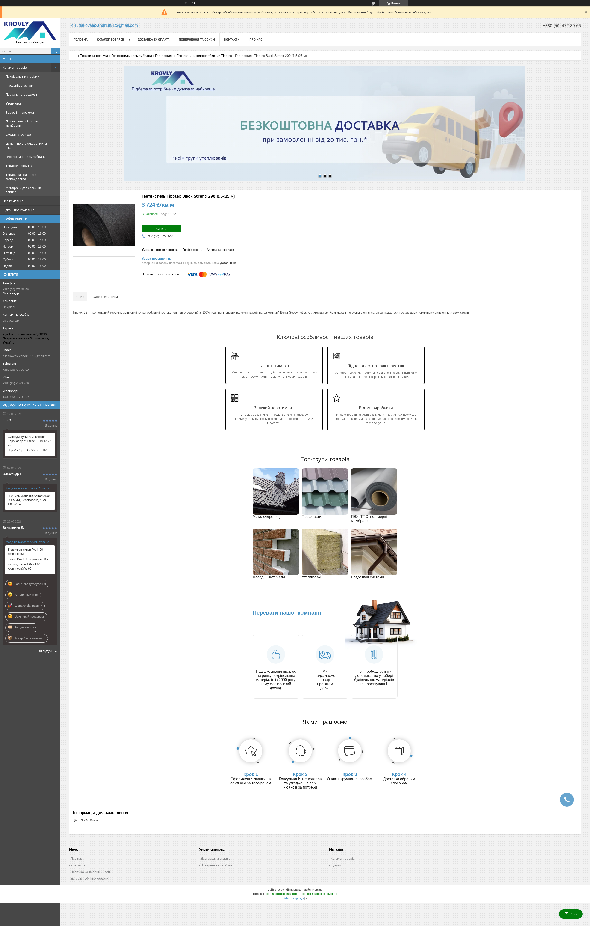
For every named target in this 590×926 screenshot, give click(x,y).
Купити (161, 229)
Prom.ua (317, 889)
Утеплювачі (14, 103)
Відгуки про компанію (19, 210)
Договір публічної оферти (89, 878)
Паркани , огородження (23, 94)
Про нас (255, 39)
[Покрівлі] (29, 30)
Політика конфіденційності (90, 872)
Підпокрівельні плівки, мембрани (22, 123)
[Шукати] (55, 51)
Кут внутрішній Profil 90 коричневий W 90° (24, 566)
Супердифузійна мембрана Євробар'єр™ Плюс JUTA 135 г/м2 (30, 441)
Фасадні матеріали (20, 85)
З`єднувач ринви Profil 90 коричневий (25, 552)
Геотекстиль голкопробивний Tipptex (204, 55)
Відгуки (336, 865)
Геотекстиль (164, 55)
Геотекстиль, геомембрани (26, 157)
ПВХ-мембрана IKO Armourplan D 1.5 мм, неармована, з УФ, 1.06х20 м (29, 500)
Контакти (231, 39)
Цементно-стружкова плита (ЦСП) (26, 145)
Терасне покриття (19, 166)
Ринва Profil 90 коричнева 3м (28, 559)
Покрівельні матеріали (22, 76)
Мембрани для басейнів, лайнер (24, 190)
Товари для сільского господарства (21, 177)
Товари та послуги (94, 55)
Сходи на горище (18, 134)
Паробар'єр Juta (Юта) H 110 (27, 450)
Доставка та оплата (153, 39)
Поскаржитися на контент (283, 894)
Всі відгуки (45, 651)
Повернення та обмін (197, 39)
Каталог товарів (15, 67)
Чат (574, 914)
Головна (81, 39)
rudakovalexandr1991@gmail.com (26, 356)
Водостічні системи (20, 112)
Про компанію (13, 201)
